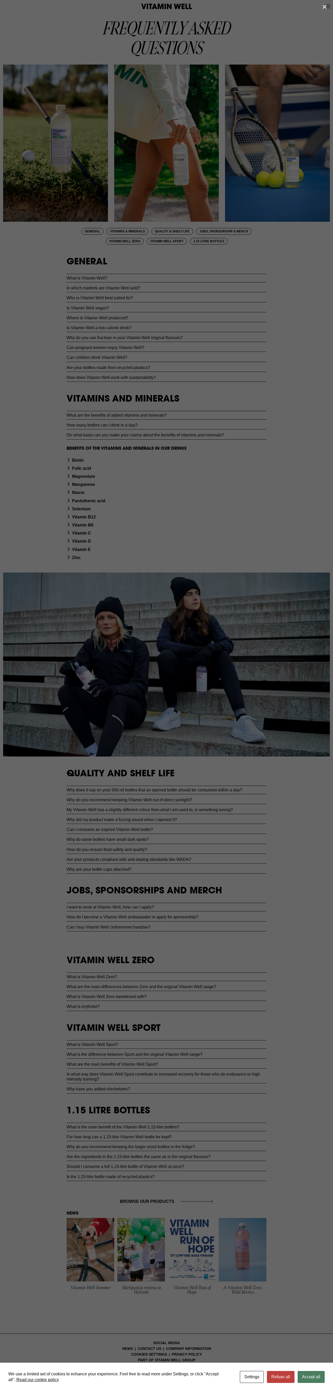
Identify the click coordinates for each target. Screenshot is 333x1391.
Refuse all (280, 1377)
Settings (251, 1377)
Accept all (311, 1377)
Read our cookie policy (37, 1379)
